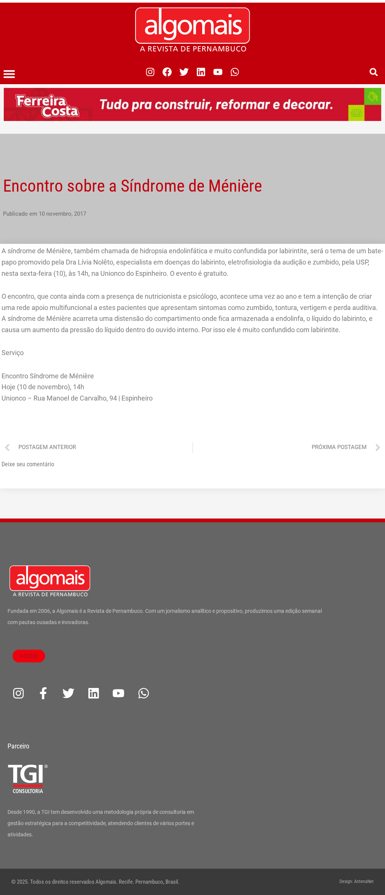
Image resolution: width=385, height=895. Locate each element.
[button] (9, 74)
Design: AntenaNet (357, 881)
